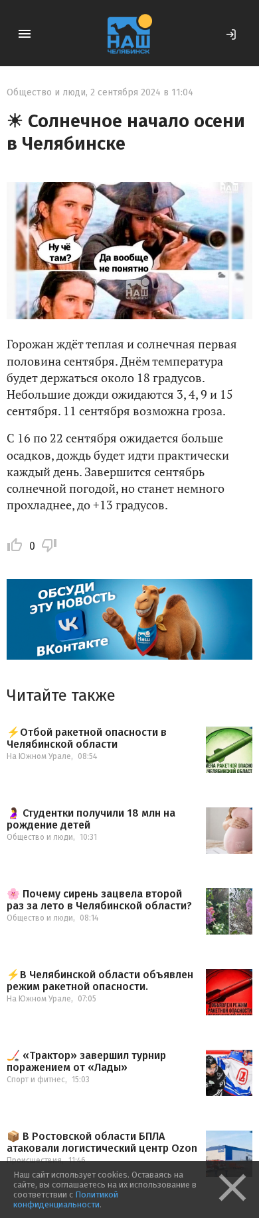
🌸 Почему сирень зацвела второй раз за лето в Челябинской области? (99, 899)
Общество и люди (46, 92)
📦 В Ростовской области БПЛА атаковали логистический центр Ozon (102, 1142)
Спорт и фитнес (36, 1079)
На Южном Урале (39, 756)
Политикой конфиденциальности (65, 1199)
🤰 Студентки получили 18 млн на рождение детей (91, 819)
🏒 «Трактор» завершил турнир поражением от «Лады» (86, 1061)
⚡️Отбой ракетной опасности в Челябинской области (87, 738)
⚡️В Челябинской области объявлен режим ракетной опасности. (100, 980)
